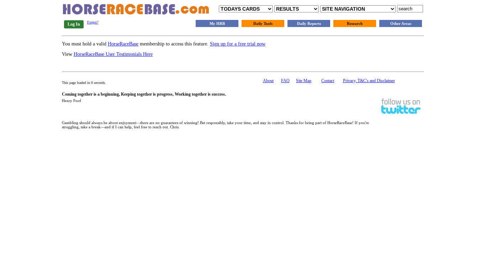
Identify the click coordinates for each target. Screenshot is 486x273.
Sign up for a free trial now (237, 44)
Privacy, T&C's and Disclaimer (369, 80)
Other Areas (400, 23)
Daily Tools (263, 23)
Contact (327, 80)
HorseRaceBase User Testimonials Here (113, 54)
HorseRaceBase (123, 44)
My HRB (217, 23)
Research (355, 23)
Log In (74, 24)
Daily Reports (309, 23)
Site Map (303, 80)
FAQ (285, 80)
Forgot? (92, 22)
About (268, 80)
